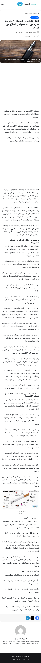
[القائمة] (2, 5)
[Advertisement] (20, 85)
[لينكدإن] (28, 618)
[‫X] (32, 618)
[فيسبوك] (37, 618)
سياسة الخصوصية (15, 659)
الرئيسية (35, 13)
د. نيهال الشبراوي (31, 32)
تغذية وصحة (28, 13)
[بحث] (39, 5)
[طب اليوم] (26, 4)
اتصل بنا (23, 659)
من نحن (29, 659)
